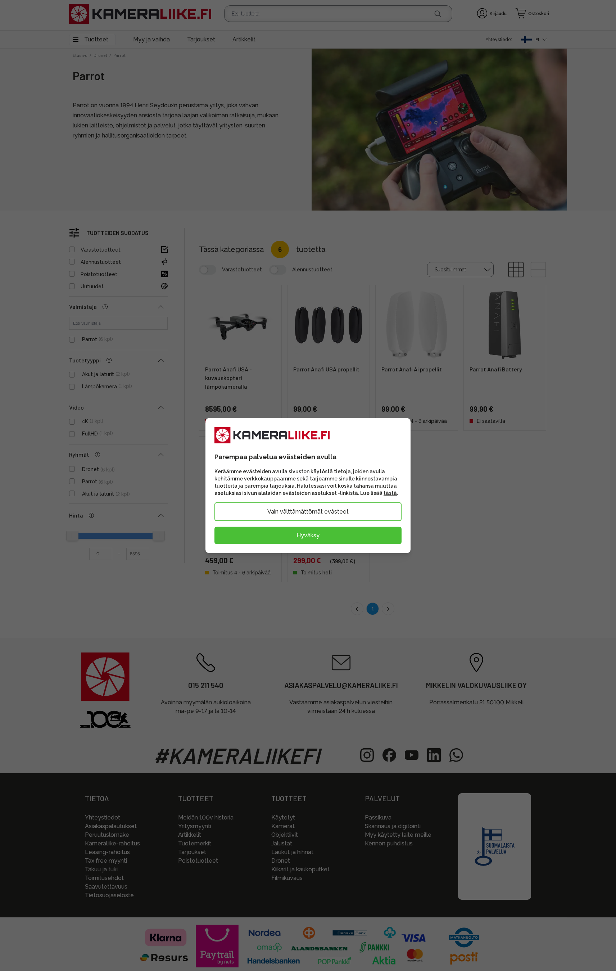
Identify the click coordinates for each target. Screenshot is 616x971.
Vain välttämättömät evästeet (308, 511)
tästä (390, 493)
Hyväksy (308, 535)
